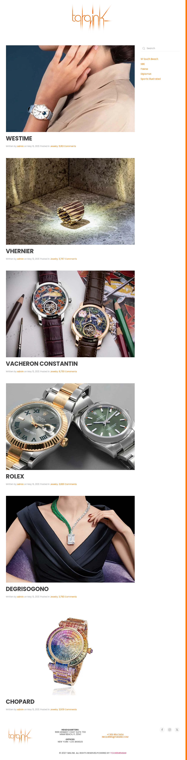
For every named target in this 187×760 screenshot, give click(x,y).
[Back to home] (92, 17)
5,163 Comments (67, 146)
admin (20, 146)
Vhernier (20, 251)
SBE (143, 64)
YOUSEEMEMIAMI (118, 753)
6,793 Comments (68, 371)
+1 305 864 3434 (115, 734)
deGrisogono (27, 589)
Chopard (20, 702)
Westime (19, 138)
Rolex (15, 476)
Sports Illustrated (151, 79)
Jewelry (54, 146)
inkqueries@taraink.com (115, 736)
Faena (144, 69)
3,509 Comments (68, 709)
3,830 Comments (68, 484)
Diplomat (146, 74)
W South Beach (149, 59)
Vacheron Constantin (42, 364)
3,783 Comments (68, 596)
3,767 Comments (68, 258)
